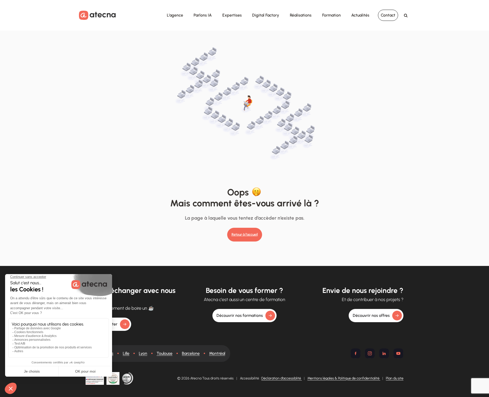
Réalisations (300, 15)
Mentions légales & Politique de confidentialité (343, 378)
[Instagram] (370, 353)
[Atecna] (97, 15)
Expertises (232, 15)
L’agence (175, 15)
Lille (126, 353)
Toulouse (164, 353)
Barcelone (191, 353)
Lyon (143, 353)
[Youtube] (398, 353)
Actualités (360, 15)
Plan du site (394, 378)
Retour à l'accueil (245, 234)
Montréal (217, 353)
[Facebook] (355, 353)
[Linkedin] (384, 353)
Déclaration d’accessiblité (281, 378)
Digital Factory (265, 15)
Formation (331, 15)
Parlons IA (203, 15)
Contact (388, 15)
